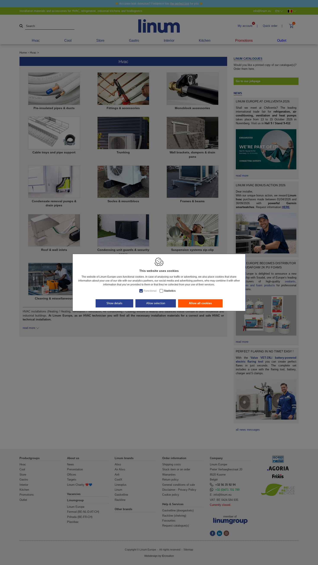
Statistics (170, 290)
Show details (114, 303)
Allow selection (155, 303)
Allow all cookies (200, 303)
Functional (150, 290)
